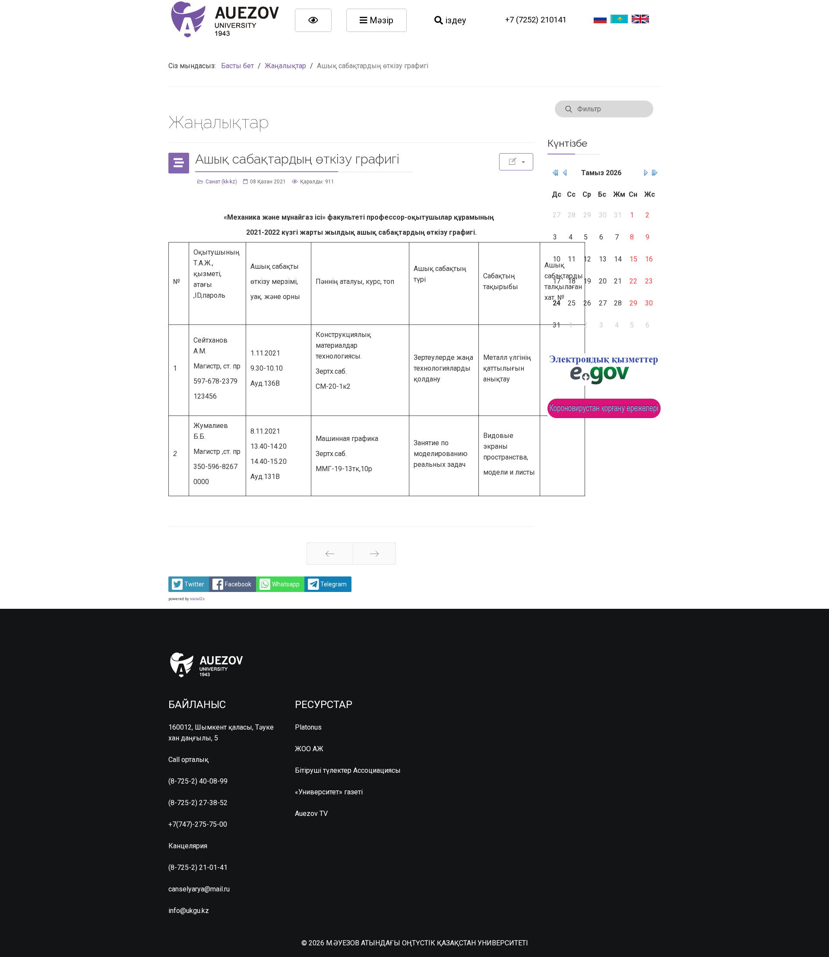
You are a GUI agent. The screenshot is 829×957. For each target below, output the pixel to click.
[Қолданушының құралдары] (516, 161)
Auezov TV (311, 813)
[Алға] (374, 553)
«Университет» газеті (329, 792)
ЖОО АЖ (309, 749)
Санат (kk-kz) (221, 182)
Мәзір (380, 20)
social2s (197, 599)
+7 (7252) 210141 (535, 20)
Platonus (308, 727)
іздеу (454, 20)
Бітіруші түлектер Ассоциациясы (348, 770)
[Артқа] (330, 553)
